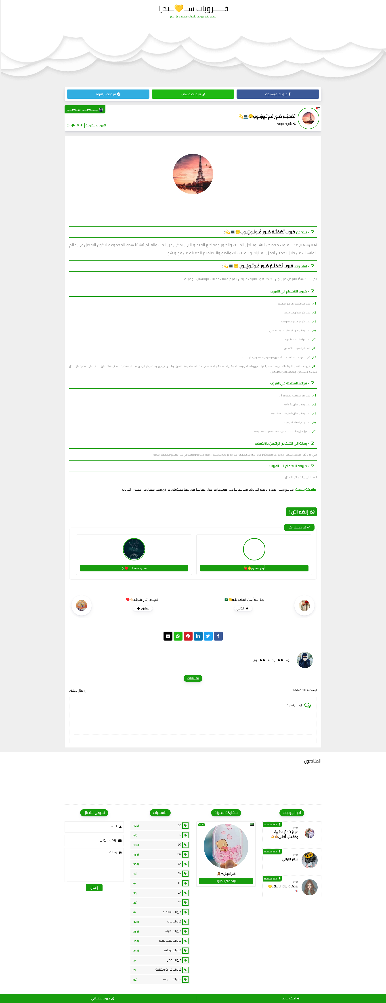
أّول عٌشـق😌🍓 (254, 568)
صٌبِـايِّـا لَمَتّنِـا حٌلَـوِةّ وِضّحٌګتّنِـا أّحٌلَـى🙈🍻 (284, 834)
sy (157, 873)
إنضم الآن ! (298, 512)
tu (157, 883)
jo (157, 845)
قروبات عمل (157, 960)
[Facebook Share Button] (218, 636)
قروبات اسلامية (157, 912)
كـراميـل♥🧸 (226, 873)
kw (157, 854)
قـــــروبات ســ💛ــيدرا (193, 8)
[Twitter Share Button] (208, 636)
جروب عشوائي (100, 998)
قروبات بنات (157, 921)
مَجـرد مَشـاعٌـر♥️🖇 (134, 568)
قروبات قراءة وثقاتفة (157, 970)
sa (157, 864)
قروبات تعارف (157, 931)
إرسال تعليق (77, 690)
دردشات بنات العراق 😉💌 (283, 888)
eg (157, 825)
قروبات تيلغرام (106, 94)
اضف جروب (288, 998)
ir (157, 835)
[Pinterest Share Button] (198, 636)
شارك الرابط (284, 124)
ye (157, 902)
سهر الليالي (290, 859)
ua (157, 893)
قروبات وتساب (191, 94)
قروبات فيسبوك (276, 94)
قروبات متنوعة (157, 979)
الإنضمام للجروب (226, 881)
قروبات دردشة (157, 950)
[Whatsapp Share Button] (178, 636)
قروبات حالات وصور (157, 941)
